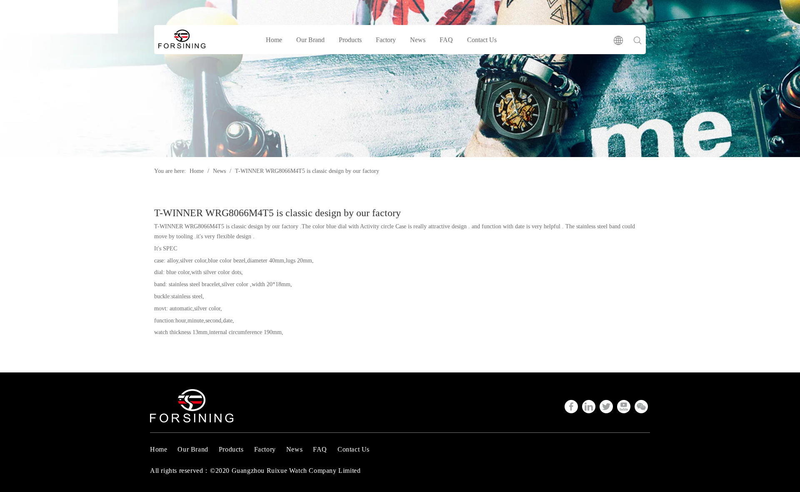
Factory (386, 39)
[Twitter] (606, 406)
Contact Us (482, 39)
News (417, 39)
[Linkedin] (588, 406)
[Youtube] (623, 406)
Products (350, 39)
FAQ (446, 39)
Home (274, 39)
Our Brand (310, 39)
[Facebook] (571, 406)
